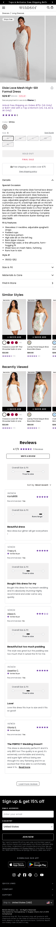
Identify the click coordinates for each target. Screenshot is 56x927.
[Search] (48, 7)
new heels (7, 218)
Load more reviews (28, 784)
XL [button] (8, 144)
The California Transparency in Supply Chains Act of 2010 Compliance (25, 913)
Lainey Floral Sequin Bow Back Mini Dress (38, 348)
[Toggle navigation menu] (3, 7)
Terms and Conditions (10, 848)
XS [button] (45, 138)
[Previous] (3, 2)
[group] (22, 49)
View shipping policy (28, 171)
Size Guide (49, 133)
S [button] (7, 138)
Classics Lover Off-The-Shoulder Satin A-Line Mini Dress (12, 348)
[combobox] (39, 485)
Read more (24, 767)
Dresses (5, 13)
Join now (28, 837)
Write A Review (28, 456)
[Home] (28, 8)
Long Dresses (18, 13)
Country (7, 821)
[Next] (52, 2)
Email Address (10, 808)
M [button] (20, 138)
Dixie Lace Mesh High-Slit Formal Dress (20, 89)
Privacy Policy (28, 848)
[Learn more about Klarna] (35, 100)
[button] (4, 342)
